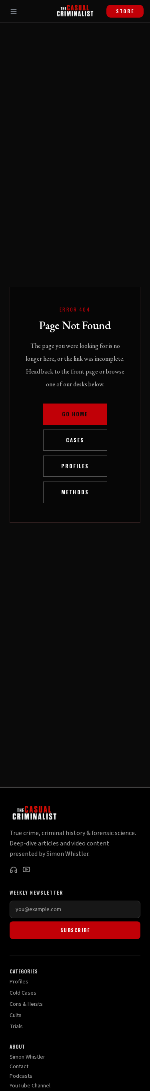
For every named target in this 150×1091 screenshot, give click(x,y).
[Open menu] (13, 11)
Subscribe (75, 930)
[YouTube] (26, 869)
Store (125, 11)
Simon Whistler (27, 1057)
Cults (16, 1015)
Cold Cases (23, 993)
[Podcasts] (14, 869)
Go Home (75, 414)
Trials (16, 1027)
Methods (74, 492)
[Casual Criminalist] (75, 11)
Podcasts (21, 1076)
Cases (75, 440)
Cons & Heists (26, 1004)
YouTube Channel (30, 1086)
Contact (19, 1067)
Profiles (75, 466)
